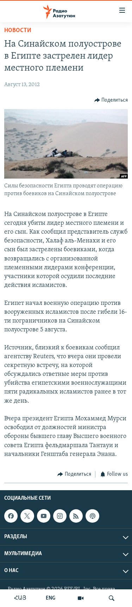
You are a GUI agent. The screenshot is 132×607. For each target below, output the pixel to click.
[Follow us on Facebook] (11, 516)
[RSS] (76, 516)
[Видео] (80, 598)
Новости (17, 31)
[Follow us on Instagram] (60, 516)
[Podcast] (92, 516)
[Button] (111, 100)
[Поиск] (111, 598)
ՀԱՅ (20, 598)
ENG (50, 598)
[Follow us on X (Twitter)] (27, 516)
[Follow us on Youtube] (43, 516)
